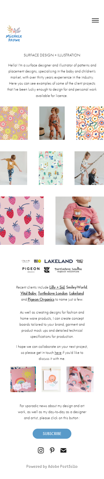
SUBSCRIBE (52, 433)
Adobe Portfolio (63, 466)
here (58, 352)
